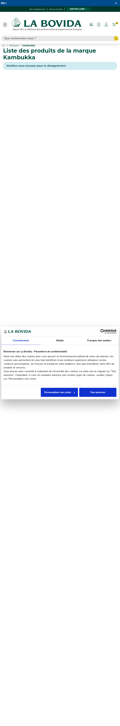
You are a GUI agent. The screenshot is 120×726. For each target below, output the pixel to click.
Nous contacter (56, 9)
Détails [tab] (60, 340)
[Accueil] (3, 45)
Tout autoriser (97, 392)
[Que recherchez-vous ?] (116, 38)
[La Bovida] (46, 24)
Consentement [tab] (21, 340)
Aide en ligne (77, 9)
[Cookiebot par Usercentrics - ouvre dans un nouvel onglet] (102, 331)
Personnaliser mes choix (57, 392)
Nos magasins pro (37, 9)
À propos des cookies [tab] (99, 340)
